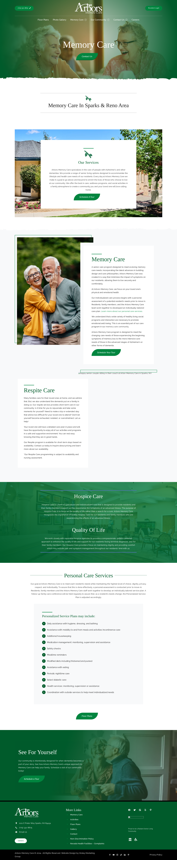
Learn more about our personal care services (121, 311)
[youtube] (113, 855)
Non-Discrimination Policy (82, 839)
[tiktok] (121, 855)
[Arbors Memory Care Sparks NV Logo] (88, 3)
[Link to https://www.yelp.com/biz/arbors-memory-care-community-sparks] (145, 810)
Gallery (73, 829)
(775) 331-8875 (25, 828)
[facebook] (110, 855)
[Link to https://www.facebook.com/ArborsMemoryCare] (129, 810)
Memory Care (76, 815)
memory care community (117, 326)
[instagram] (117, 855)
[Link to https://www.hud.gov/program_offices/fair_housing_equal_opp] (130, 839)
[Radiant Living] (136, 817)
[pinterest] (128, 855)
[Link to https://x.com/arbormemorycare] (135, 810)
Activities (74, 819)
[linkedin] (125, 855)
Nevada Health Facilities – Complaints (87, 843)
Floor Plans (75, 824)
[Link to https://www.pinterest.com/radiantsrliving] (151, 810)
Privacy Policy (156, 855)
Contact (73, 834)
